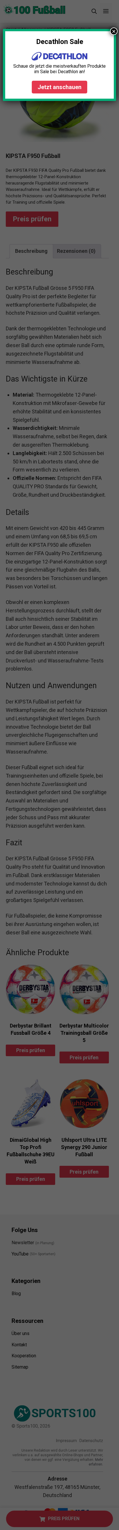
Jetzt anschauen (59, 87)
